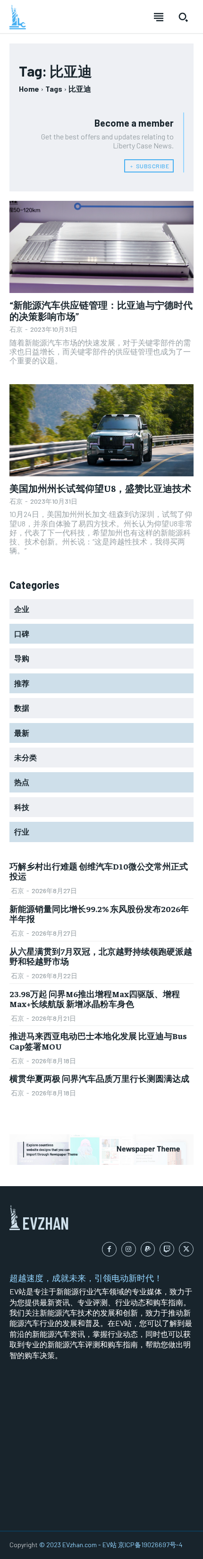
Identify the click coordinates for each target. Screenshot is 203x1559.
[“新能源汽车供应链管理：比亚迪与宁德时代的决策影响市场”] (101, 247)
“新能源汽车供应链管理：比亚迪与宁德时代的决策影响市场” (101, 310)
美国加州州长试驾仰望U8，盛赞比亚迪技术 (100, 488)
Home (29, 88)
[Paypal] (148, 1249)
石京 (16, 329)
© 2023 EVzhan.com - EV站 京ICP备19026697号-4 (111, 1545)
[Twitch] (167, 1249)
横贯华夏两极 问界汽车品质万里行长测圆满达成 (99, 1078)
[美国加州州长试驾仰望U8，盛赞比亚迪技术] (101, 430)
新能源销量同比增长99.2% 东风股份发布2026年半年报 (99, 913)
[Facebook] (109, 1249)
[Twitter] (186, 1249)
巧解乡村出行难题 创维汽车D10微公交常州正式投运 (98, 871)
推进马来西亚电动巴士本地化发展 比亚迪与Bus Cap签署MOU (98, 1040)
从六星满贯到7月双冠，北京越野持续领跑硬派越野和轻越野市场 (100, 956)
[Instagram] (128, 1249)
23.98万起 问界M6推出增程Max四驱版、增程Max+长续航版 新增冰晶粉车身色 (94, 998)
